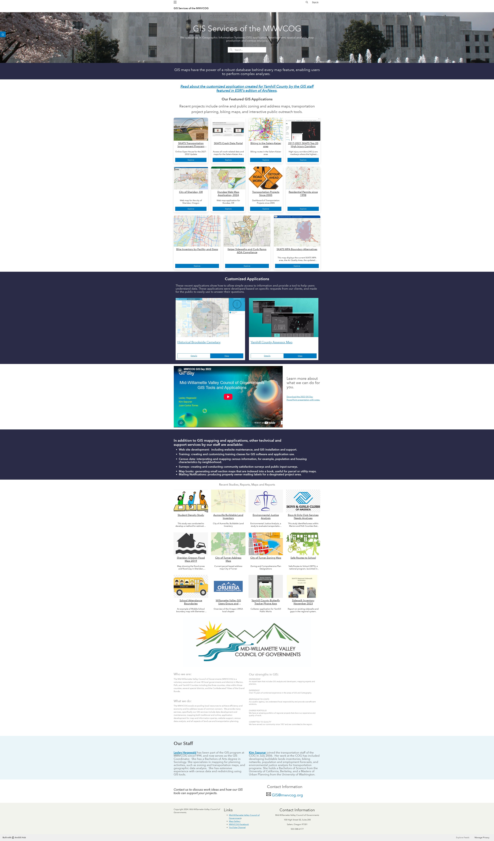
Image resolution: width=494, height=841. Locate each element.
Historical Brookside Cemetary (198, 342)
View (226, 356)
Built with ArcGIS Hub (14, 837)
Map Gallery (234, 821)
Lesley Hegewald (185, 752)
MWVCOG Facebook (239, 824)
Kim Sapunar (257, 752)
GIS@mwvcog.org (287, 795)
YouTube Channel (237, 827)
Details (194, 356)
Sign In (315, 2)
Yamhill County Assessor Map (271, 342)
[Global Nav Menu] (175, 2)
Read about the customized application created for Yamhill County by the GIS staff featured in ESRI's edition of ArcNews (247, 88)
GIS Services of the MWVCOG (191, 8)
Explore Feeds (462, 837)
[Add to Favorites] (3, 34)
